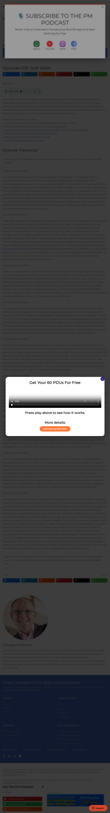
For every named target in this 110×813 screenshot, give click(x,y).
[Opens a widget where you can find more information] (98, 808)
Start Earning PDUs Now (55, 429)
